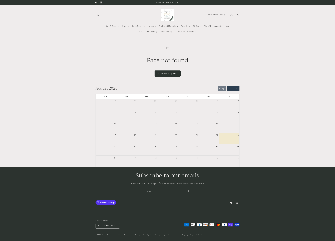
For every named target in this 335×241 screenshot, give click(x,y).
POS (119, 235)
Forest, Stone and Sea (109, 235)
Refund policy (148, 235)
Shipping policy (187, 235)
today (221, 88)
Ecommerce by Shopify (132, 235)
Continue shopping (167, 73)
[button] (98, 15)
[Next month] (236, 88)
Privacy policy (160, 235)
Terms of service (174, 235)
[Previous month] (230, 88)
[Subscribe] (188, 191)
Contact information (202, 235)
